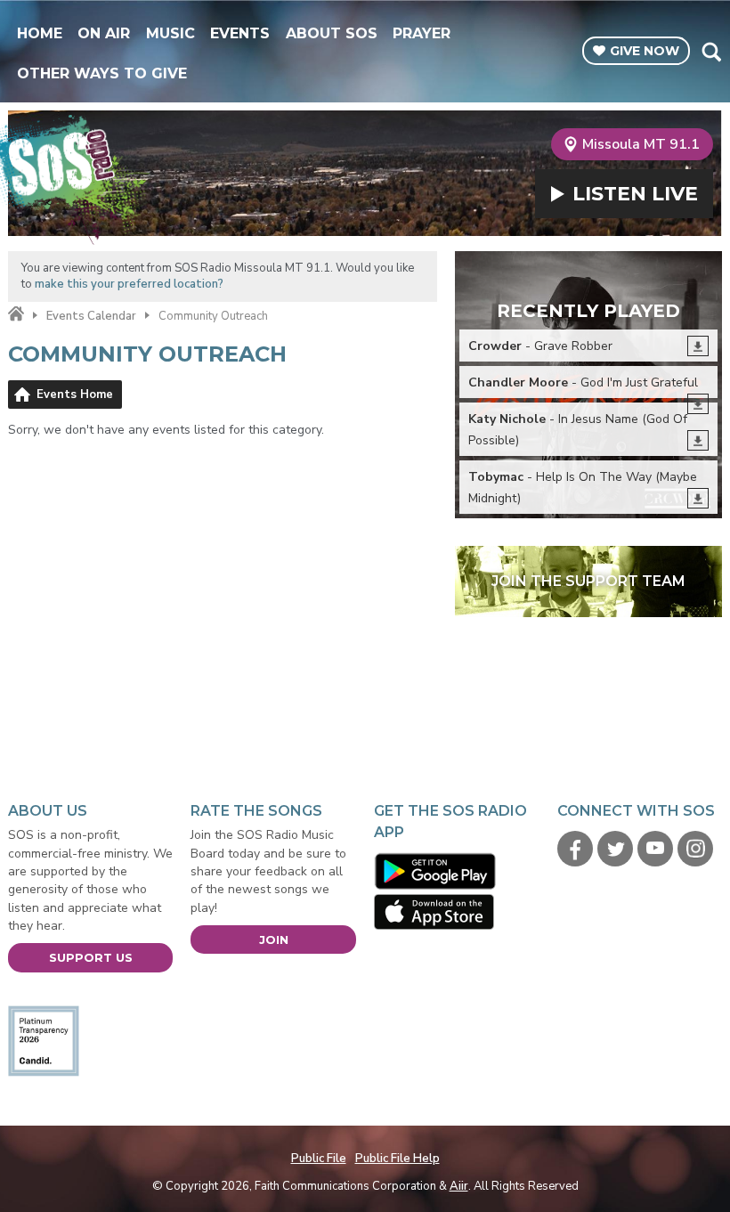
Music (170, 33)
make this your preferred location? (129, 284)
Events (240, 33)
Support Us (91, 957)
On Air (103, 33)
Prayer (421, 33)
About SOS (331, 33)
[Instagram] (695, 848)
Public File (318, 1159)
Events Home (74, 394)
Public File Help (397, 1159)
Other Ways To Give (102, 73)
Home (39, 33)
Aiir (459, 1186)
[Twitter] (615, 848)
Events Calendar (91, 316)
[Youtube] (655, 848)
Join (273, 939)
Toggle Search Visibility (711, 51)
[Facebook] (575, 848)
